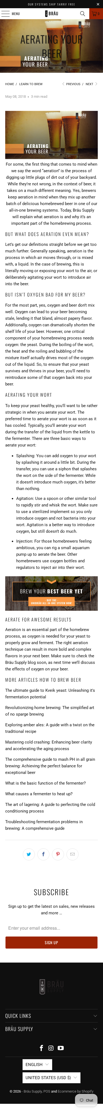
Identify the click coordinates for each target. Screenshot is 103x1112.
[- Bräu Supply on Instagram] (51, 1049)
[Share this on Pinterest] (58, 854)
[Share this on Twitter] (29, 854)
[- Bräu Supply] (51, 13)
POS (46, 1091)
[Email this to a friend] (72, 854)
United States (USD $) (48, 1077)
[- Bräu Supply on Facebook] (42, 1049)
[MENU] (2, 13)
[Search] (82, 13)
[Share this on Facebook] (43, 854)
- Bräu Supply (32, 1091)
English (34, 1064)
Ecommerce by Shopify (75, 1091)
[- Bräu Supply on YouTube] (61, 1049)
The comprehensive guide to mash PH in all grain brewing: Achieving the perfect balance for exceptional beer (50, 766)
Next (90, 84)
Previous (72, 84)
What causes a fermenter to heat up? (39, 793)
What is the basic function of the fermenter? (45, 783)
